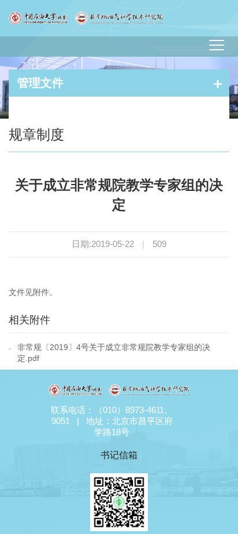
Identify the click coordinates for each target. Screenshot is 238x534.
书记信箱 (119, 455)
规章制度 (36, 134)
